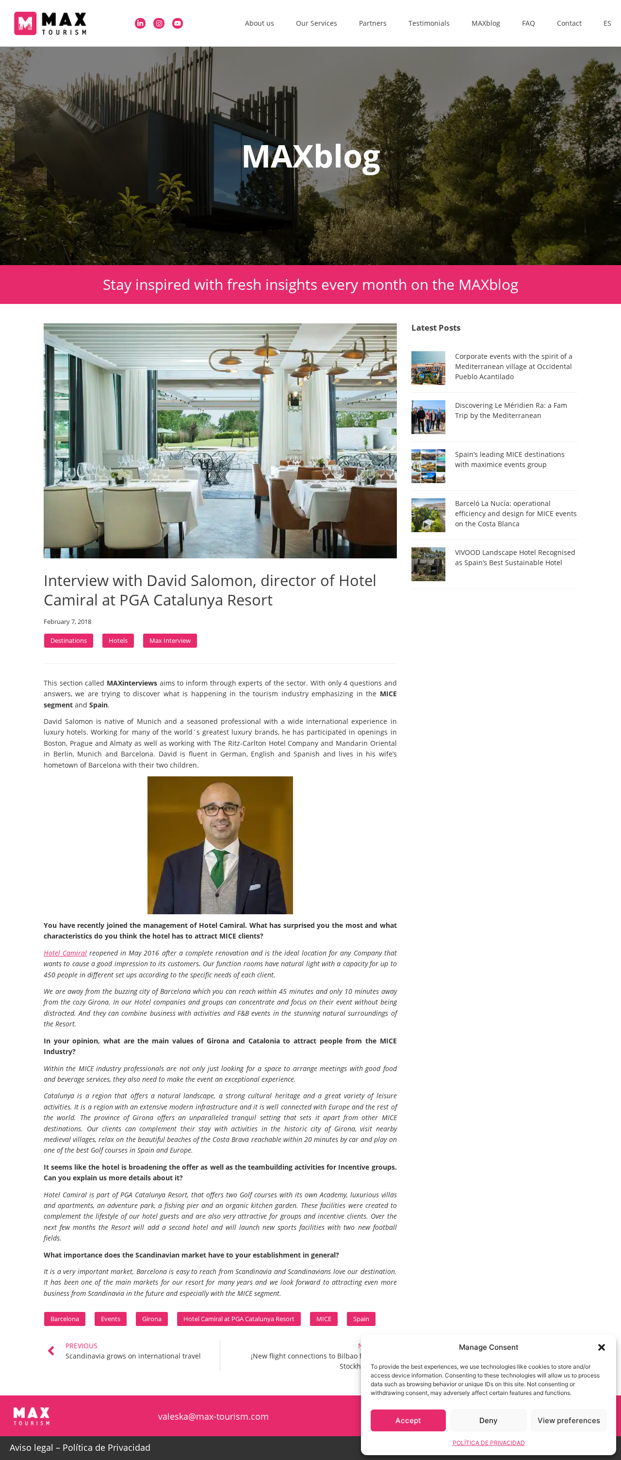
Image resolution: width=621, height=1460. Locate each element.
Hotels (118, 640)
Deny (488, 1420)
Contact (569, 23)
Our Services (316, 23)
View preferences (569, 1420)
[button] (601, 1347)
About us (259, 23)
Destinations (68, 640)
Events (110, 1318)
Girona (152, 1318)
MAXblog (486, 23)
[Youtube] (177, 23)
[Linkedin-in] (140, 23)
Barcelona (64, 1318)
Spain (361, 1318)
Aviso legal (31, 1447)
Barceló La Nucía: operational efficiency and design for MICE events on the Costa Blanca (516, 513)
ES (607, 23)
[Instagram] (158, 23)
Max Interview (170, 640)
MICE (323, 1318)
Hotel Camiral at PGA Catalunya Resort (238, 1318)
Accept (408, 1420)
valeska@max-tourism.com (213, 1416)
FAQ (528, 23)
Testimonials (429, 23)
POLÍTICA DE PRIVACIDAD (489, 1442)
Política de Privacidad (106, 1447)
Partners (373, 23)
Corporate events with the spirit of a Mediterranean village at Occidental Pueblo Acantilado (513, 366)
